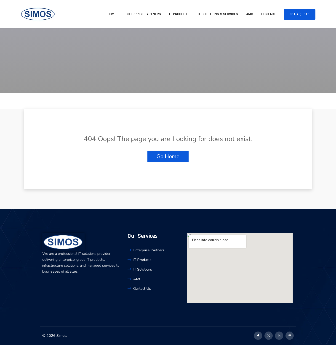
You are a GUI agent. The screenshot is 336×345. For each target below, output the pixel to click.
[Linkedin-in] (279, 336)
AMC (249, 14)
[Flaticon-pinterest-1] (289, 336)
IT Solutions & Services (218, 14)
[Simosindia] (38, 15)
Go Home (168, 156)
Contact (268, 14)
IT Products (179, 14)
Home (112, 14)
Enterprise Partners (143, 14)
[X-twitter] (268, 336)
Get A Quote (299, 14)
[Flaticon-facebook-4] (258, 336)
